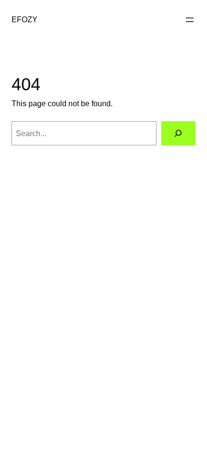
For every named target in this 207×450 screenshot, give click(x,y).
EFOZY (25, 19)
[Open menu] (189, 20)
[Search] (178, 133)
